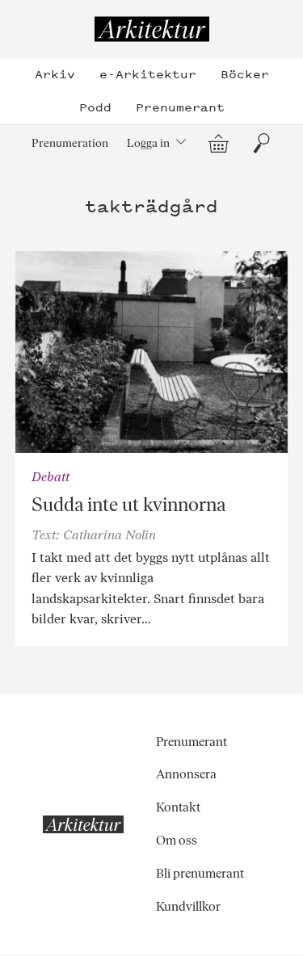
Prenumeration (70, 143)
